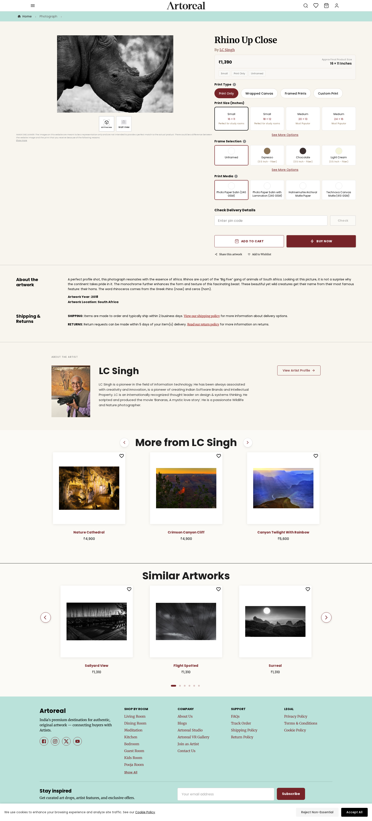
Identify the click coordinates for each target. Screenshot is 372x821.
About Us (185, 716)
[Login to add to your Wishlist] (124, 456)
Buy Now (324, 241)
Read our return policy (203, 324)
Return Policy (242, 737)
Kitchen (130, 737)
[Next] (326, 617)
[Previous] (45, 617)
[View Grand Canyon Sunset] (286, 488)
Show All (130, 772)
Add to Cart (252, 241)
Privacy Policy (295, 716)
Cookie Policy (295, 730)
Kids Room (133, 758)
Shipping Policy (244, 730)
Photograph (48, 16)
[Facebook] (44, 741)
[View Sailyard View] (96, 621)
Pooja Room (134, 764)
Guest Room (134, 751)
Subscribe (291, 793)
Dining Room (135, 723)
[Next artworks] (248, 442)
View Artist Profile (296, 370)
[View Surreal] (275, 621)
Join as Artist (188, 744)
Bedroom (131, 744)
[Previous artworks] (124, 442)
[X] (66, 741)
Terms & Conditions (300, 723)
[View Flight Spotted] (186, 621)
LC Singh (227, 50)
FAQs (235, 716)
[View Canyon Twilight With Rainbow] (189, 488)
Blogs (182, 723)
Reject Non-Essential (317, 812)
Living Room (135, 716)
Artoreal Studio (190, 730)
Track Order (241, 723)
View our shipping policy (202, 316)
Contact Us (186, 751)
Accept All (354, 812)
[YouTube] (77, 741)
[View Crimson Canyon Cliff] (92, 488)
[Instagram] (55, 741)
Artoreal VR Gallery (193, 737)
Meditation (133, 730)
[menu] (32, 5)
